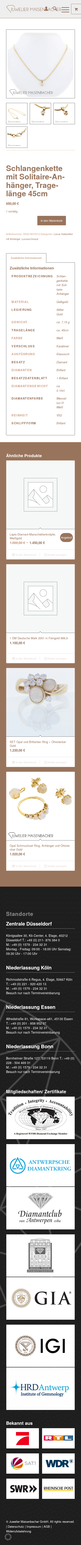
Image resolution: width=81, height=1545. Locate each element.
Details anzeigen (57, 554)
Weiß (59, 338)
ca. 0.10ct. (60, 388)
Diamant (61, 362)
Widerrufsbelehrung (18, 1531)
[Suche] (52, 9)
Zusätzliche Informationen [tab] (26, 258)
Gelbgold (62, 302)
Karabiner (62, 346)
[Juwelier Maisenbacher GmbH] (33, 9)
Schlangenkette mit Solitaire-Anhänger (62, 285)
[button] (8, 1537)
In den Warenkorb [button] (25, 554)
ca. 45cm (62, 330)
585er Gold (60, 311)
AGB (47, 1526)
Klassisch (62, 354)
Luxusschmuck (30, 239)
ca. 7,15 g (63, 322)
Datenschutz (16, 1526)
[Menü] (63, 9)
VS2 (59, 415)
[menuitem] (44, 9)
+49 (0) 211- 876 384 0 (43, 940)
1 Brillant (62, 378)
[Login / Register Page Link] (44, 9)
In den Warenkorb (52, 220)
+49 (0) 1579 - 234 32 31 (29, 944)
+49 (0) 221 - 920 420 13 (28, 984)
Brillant (60, 370)
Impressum (34, 1526)
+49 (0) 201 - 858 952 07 (28, 1023)
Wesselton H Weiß (61, 402)
